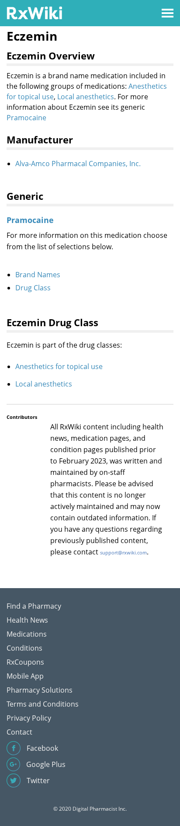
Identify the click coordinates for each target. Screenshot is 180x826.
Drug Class (33, 288)
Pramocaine (26, 117)
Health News (27, 620)
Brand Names (37, 274)
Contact (19, 732)
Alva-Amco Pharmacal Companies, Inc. (78, 163)
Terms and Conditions (43, 704)
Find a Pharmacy (34, 606)
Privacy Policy (29, 718)
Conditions (24, 648)
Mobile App (25, 676)
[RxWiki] (34, 12)
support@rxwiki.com (123, 552)
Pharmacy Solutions (40, 690)
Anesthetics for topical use (59, 366)
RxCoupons (25, 662)
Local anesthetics (85, 96)
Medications (27, 634)
